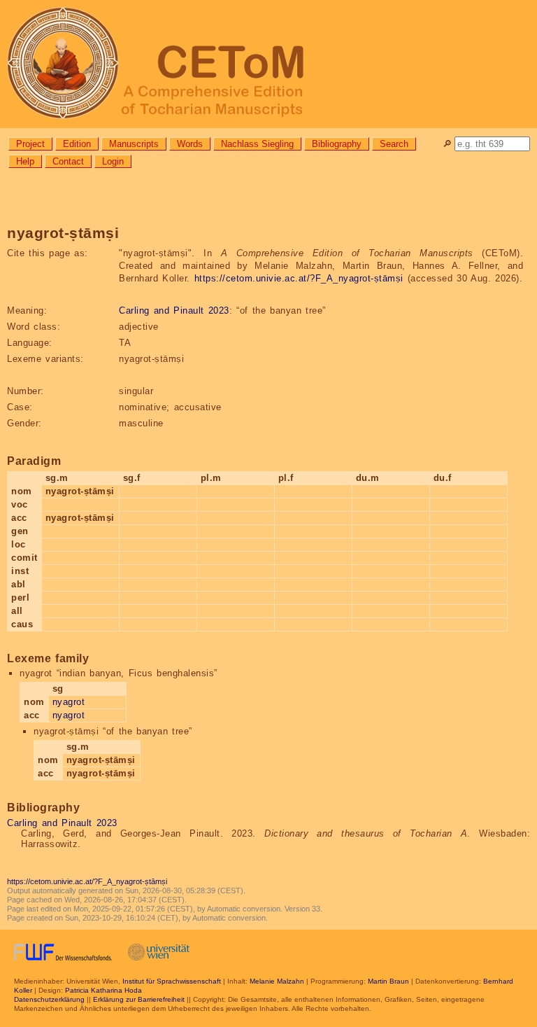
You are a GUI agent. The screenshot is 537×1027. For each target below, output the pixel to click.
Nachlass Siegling (257, 144)
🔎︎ (447, 144)
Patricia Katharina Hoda (103, 990)
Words (190, 144)
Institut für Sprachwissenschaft (171, 981)
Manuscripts (134, 144)
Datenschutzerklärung (49, 999)
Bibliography (336, 144)
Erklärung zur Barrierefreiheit (139, 999)
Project (30, 144)
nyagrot (68, 702)
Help (25, 161)
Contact (68, 161)
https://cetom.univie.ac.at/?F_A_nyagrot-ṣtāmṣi (298, 278)
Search (394, 144)
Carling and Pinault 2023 (174, 310)
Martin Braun (388, 981)
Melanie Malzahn (277, 981)
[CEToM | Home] (268, 64)
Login (113, 161)
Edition (77, 144)
